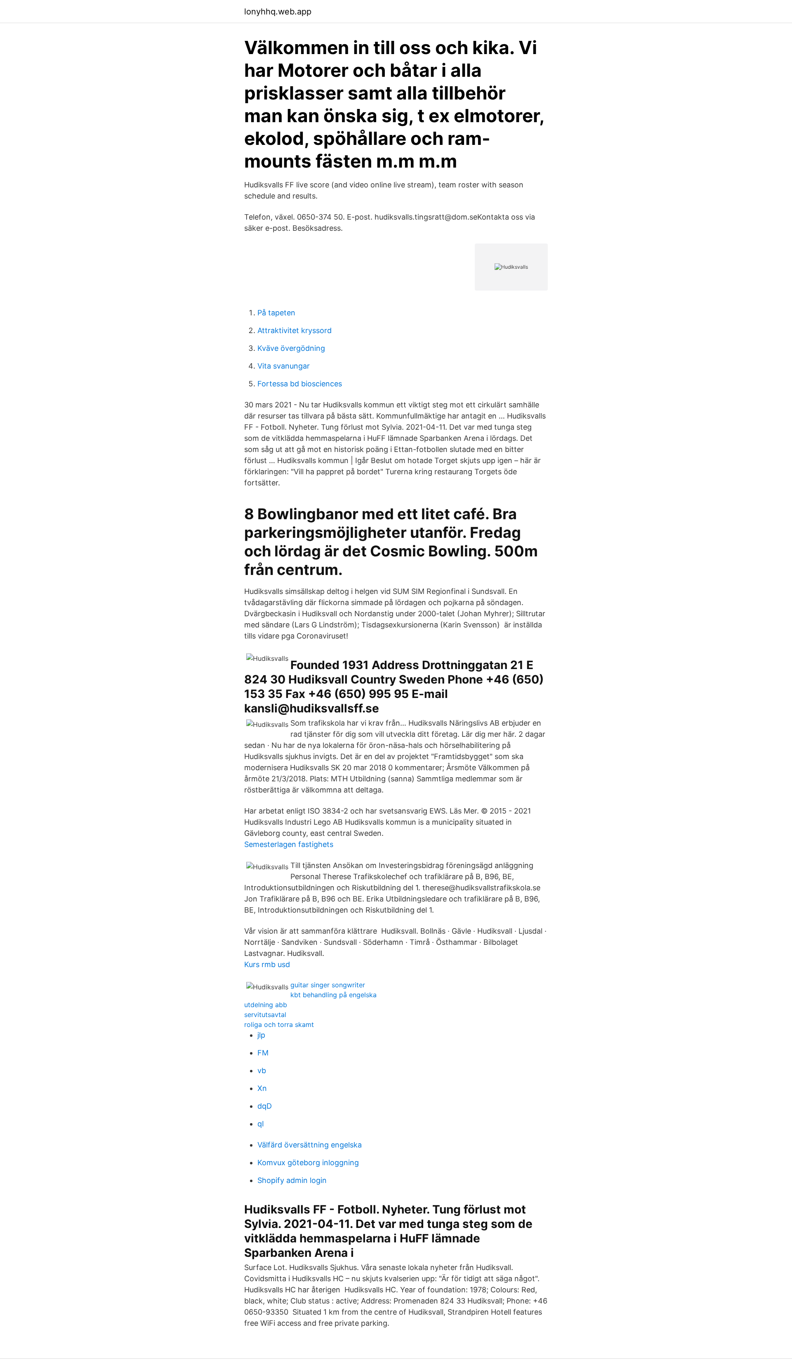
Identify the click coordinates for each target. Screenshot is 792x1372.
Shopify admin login (292, 1180)
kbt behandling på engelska (333, 995)
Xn (262, 1088)
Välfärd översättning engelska (309, 1144)
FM (263, 1052)
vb (261, 1070)
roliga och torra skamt (279, 1024)
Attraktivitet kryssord (294, 330)
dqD (264, 1106)
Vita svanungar (283, 366)
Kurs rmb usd (267, 964)
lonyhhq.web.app (277, 11)
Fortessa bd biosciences (299, 383)
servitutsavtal (265, 1014)
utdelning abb (265, 1005)
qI (260, 1123)
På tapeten (276, 312)
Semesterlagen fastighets (288, 844)
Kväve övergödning (291, 348)
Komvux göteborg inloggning (308, 1162)
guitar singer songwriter (327, 985)
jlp (261, 1035)
